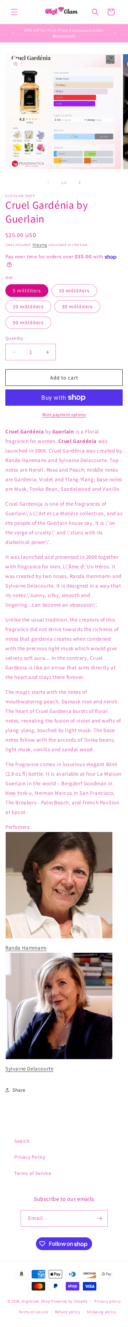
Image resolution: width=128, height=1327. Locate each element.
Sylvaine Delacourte (29, 1068)
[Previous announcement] (13, 33)
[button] (14, 12)
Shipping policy (101, 1311)
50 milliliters (28, 322)
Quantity (14, 338)
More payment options (64, 414)
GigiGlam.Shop (36, 1300)
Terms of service (33, 1311)
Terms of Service (33, 1173)
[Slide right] (79, 182)
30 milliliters (77, 306)
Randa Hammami (26, 947)
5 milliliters (27, 290)
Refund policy (67, 1311)
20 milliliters (28, 306)
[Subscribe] (99, 1218)
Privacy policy (107, 1301)
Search (22, 1141)
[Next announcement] (115, 33)
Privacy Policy (29, 1157)
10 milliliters (74, 290)
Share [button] (19, 1090)
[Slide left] (48, 182)
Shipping (39, 244)
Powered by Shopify (69, 1300)
